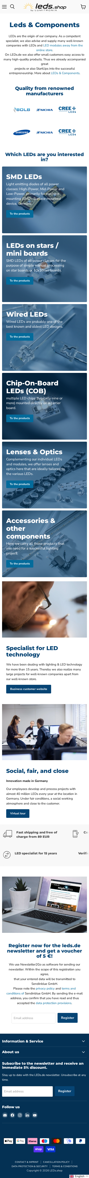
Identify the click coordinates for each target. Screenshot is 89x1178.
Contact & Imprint (26, 1162)
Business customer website (28, 689)
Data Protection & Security (30, 1166)
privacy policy (45, 988)
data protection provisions (53, 1003)
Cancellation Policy (56, 1162)
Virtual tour (17, 813)
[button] (79, 1176)
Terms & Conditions (65, 1166)
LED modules (52, 45)
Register (67, 1018)
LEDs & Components (65, 73)
